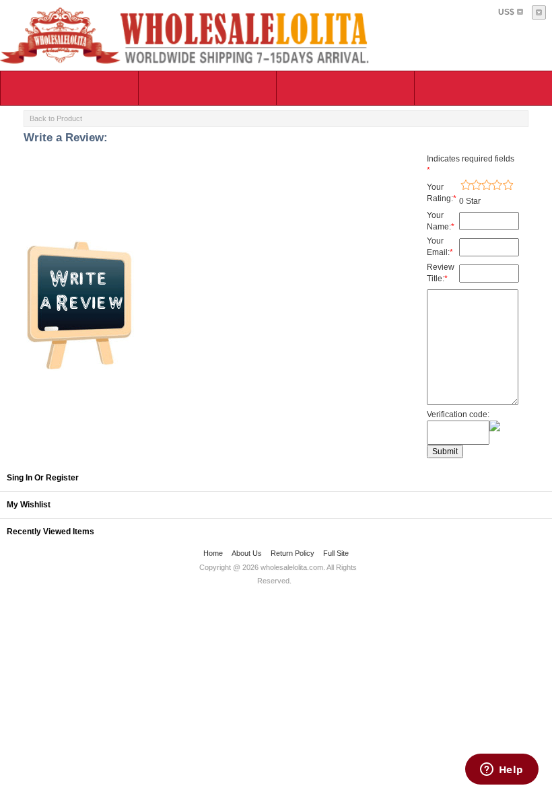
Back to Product (56, 118)
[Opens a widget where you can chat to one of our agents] (501, 770)
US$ (506, 12)
